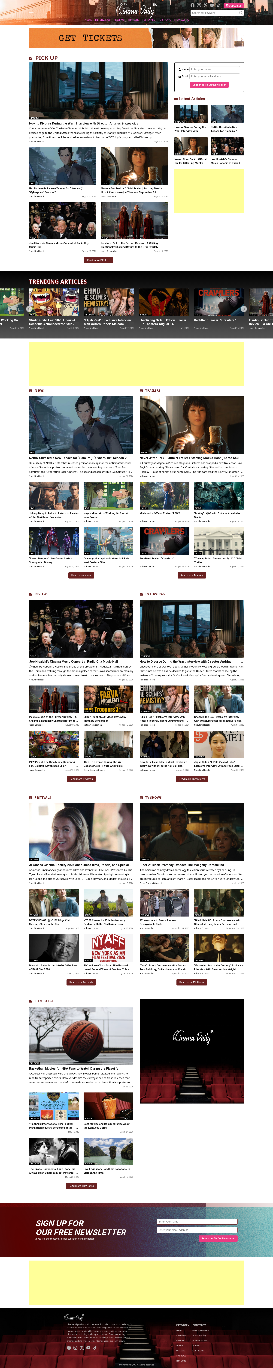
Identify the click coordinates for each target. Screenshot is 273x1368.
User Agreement (200, 1330)
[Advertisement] (209, 191)
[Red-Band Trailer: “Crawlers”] (109, 302)
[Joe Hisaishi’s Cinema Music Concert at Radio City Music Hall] (62, 220)
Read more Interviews (192, 779)
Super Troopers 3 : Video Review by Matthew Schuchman (105, 718)
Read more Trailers (191, 575)
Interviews (102, 19)
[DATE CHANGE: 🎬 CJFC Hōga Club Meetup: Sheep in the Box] (54, 903)
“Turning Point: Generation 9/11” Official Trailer (218, 560)
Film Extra (181, 19)
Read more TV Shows (191, 982)
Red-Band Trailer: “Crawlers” (105, 320)
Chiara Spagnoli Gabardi (95, 770)
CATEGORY (182, 1325)
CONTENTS (199, 1325)
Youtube (212, 5)
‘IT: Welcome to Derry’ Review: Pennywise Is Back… (158, 922)
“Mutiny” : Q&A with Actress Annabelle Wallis (217, 515)
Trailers (133, 19)
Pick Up (105, 183)
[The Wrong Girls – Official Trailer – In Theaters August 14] (54, 302)
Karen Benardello (109, 251)
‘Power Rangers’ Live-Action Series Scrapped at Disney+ (50, 560)
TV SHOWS (153, 797)
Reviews (119, 19)
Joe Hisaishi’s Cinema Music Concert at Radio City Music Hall (59, 245)
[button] (244, 309)
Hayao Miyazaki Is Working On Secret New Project (106, 515)
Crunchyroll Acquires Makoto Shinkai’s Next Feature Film (106, 560)
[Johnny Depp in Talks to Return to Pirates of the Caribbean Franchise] (54, 496)
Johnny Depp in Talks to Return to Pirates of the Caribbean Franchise (54, 515)
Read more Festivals (81, 982)
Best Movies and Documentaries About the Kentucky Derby (107, 1125)
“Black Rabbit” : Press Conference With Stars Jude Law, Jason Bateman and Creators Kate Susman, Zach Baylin (217, 924)
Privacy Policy (199, 1335)
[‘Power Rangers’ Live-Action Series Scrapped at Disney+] (54, 541)
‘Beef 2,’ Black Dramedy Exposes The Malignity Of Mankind (182, 865)
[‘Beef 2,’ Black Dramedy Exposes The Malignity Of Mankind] (192, 832)
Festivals (148, 19)
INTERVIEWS (155, 594)
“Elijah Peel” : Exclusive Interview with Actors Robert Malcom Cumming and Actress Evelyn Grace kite (162, 720)
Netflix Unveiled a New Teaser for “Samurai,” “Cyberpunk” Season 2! (55, 190)
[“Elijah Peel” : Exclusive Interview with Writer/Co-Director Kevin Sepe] (219, 302)
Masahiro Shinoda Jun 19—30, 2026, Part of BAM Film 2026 (53, 967)
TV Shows (164, 19)
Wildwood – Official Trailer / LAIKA (160, 513)
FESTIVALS (43, 797)
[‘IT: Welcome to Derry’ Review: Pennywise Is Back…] (164, 903)
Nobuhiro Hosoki (37, 141)
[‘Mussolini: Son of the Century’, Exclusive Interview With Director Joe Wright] (219, 948)
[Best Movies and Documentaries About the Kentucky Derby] (108, 1106)
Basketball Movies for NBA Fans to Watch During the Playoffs (73, 1068)
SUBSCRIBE (235, 5)
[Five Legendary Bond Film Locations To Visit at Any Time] (108, 1151)
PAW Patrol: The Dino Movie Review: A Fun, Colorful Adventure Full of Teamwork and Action (52, 766)
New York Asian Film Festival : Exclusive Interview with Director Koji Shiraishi (163, 764)
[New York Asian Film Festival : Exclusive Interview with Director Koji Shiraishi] (164, 744)
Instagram (199, 5)
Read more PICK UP (98, 260)
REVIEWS (41, 594)
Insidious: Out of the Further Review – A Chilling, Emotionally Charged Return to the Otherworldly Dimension (129, 247)
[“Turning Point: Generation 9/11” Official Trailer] (219, 541)
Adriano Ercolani (147, 928)
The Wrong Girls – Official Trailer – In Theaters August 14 (52, 322)
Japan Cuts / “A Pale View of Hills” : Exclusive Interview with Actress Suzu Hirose (217, 766)
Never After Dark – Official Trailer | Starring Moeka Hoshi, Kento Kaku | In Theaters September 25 (131, 190)
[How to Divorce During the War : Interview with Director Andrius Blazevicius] (98, 90)
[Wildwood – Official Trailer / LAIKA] (164, 496)
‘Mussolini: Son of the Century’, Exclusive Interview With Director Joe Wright (218, 967)
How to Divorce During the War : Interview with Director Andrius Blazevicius (83, 123)
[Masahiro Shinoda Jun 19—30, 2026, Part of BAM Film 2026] (54, 948)
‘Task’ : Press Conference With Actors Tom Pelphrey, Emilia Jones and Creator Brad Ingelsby (164, 969)
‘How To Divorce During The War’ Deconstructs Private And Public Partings (103, 766)
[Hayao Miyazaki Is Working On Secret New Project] (108, 496)
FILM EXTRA (44, 1001)
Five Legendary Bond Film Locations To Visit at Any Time (107, 1171)
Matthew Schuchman (93, 725)
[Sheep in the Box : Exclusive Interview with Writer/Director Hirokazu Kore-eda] (219, 699)
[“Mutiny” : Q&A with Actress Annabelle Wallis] (219, 496)
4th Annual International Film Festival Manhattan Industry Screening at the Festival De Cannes (51, 1127)
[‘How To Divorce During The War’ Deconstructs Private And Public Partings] (108, 744)
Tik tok (218, 5)
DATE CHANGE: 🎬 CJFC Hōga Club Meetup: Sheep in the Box (49, 922)
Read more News (81, 575)
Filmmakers (200, 315)
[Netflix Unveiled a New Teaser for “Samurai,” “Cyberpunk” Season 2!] (62, 166)
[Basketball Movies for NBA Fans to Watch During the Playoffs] (81, 1036)
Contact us (198, 1350)
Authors (196, 1345)
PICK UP (46, 57)
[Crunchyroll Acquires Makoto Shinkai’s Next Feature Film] (108, 541)
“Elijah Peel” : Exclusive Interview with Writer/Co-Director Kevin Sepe (217, 324)
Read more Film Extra (81, 1186)
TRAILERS (152, 390)
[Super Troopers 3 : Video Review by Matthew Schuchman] (108, 699)
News (88, 19)
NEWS (39, 390)
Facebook (192, 5)
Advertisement (200, 1340)
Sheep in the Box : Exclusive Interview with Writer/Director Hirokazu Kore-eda (218, 718)
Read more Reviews (81, 779)
